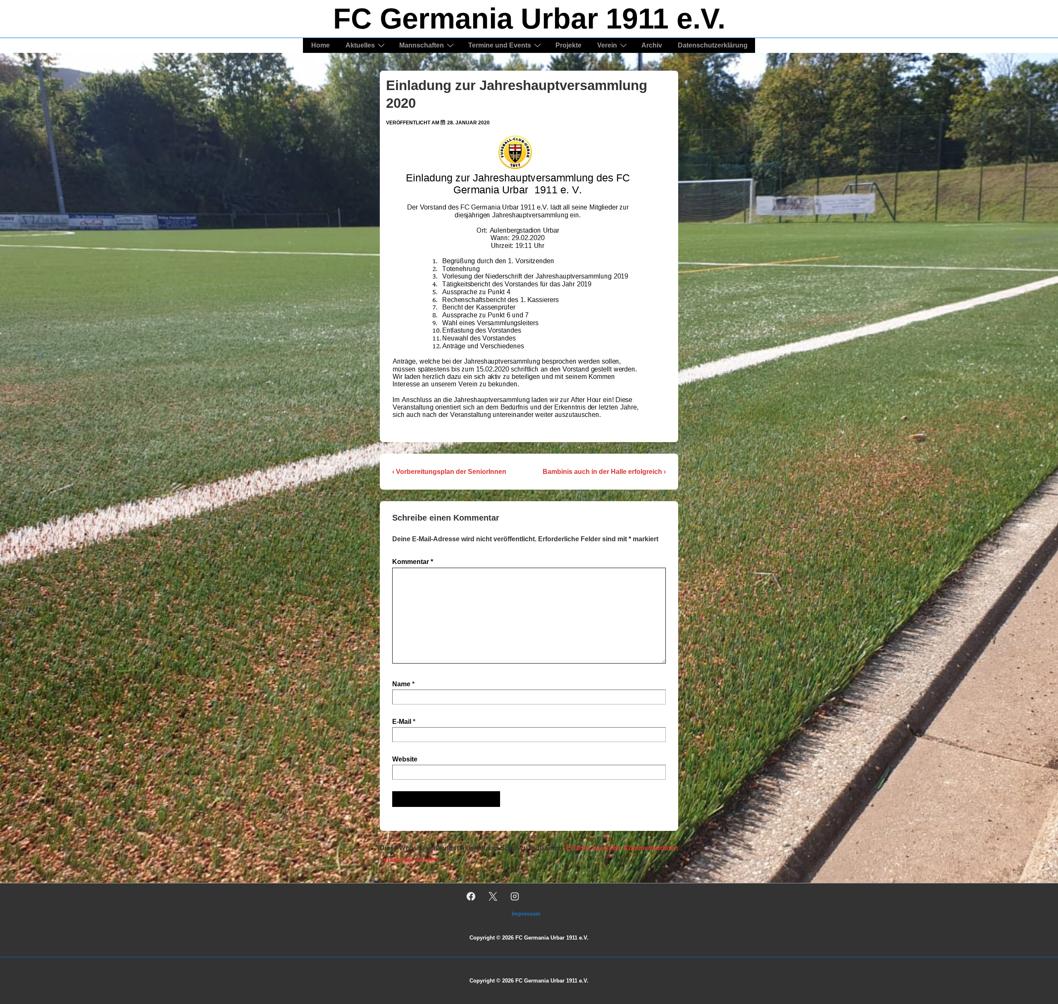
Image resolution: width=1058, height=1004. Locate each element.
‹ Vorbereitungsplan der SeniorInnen (449, 471)
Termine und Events (499, 45)
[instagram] (515, 896)
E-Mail (401, 721)
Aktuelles (360, 45)
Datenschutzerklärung (713, 45)
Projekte (568, 45)
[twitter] (493, 896)
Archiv (651, 45)
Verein (607, 45)
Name (401, 684)
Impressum (526, 914)
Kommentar (412, 561)
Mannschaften (421, 45)
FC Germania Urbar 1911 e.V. (529, 18)
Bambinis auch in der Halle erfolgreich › (604, 471)
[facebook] (471, 896)
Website (404, 759)
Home (320, 45)
